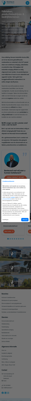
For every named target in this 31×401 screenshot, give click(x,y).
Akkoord (24, 219)
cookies (13, 197)
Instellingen (5, 219)
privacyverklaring (6, 199)
